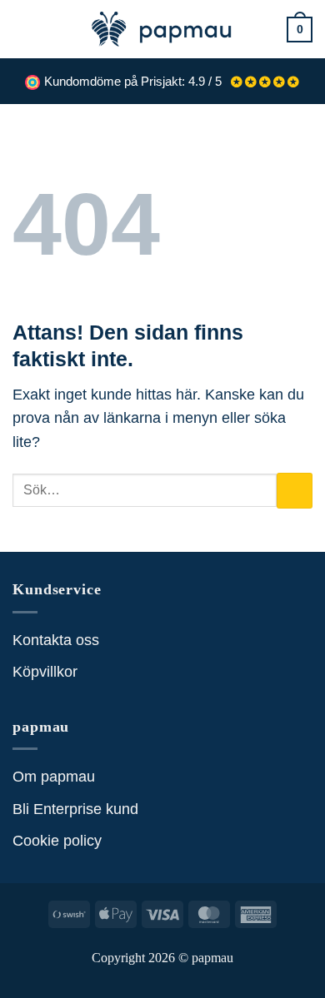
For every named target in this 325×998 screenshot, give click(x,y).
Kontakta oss (55, 640)
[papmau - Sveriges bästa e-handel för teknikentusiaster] (162, 29)
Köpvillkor (45, 671)
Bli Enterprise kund (75, 809)
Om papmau (53, 776)
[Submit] (294, 491)
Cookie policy (57, 840)
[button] (23, 29)
